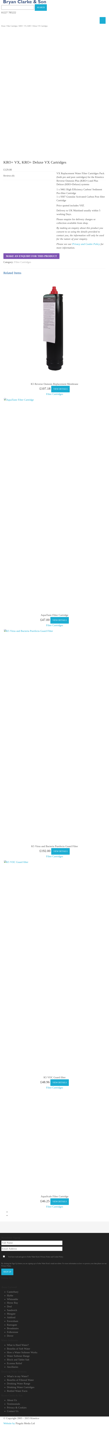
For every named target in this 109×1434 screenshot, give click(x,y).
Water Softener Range (18, 1356)
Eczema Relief (14, 1363)
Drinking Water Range (18, 1383)
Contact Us (12, 1411)
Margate (11, 1313)
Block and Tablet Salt (18, 1359)
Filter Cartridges (12, 26)
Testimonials (13, 1403)
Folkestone (12, 1332)
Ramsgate (12, 1324)
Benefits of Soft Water (18, 1348)
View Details (60, 389)
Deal (9, 1306)
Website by (9, 1423)
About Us (12, 1400)
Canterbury (12, 1291)
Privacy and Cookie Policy (86, 244)
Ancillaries (12, 1366)
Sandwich (12, 1310)
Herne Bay (12, 1302)
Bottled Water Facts (17, 1390)
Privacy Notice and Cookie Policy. (51, 1257)
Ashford (11, 1317)
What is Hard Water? (18, 1345)
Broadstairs (13, 1328)
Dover (10, 1335)
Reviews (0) (8, 175)
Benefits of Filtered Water (20, 1380)
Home (3, 26)
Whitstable (12, 1299)
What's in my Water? (18, 1376)
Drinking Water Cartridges (20, 1387)
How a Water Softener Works (22, 1352)
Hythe (10, 1295)
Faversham (12, 1321)
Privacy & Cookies (17, 1407)
